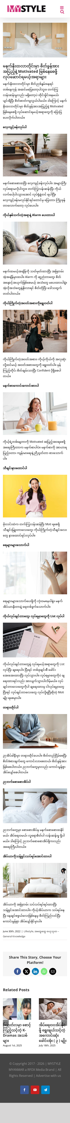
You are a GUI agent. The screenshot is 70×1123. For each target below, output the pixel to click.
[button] (6, 1023)
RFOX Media (36, 1069)
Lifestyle (28, 931)
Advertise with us (48, 1076)
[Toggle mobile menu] (62, 8)
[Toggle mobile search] (62, 12)
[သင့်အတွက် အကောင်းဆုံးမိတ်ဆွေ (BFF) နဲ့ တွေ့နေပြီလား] (40, 1000)
